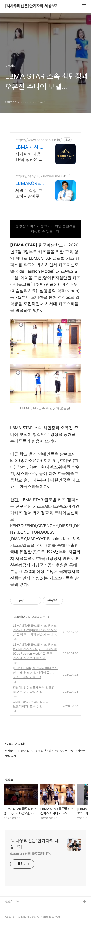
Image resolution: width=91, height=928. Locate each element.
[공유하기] (29, 600)
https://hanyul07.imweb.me (37, 176)
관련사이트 (12, 901)
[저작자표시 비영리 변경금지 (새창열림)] (70, 601)
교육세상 (19, 617)
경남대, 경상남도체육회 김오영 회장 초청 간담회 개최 (34, 689)
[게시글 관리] (35, 600)
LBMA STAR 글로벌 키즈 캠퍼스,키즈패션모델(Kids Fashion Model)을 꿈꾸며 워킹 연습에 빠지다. (35, 630)
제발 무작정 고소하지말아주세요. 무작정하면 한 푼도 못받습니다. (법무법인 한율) (29, 193)
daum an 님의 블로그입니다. (30, 854)
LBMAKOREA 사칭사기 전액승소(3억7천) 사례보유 (29, 184)
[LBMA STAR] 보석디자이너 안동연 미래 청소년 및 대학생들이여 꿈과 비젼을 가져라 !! (35, 672)
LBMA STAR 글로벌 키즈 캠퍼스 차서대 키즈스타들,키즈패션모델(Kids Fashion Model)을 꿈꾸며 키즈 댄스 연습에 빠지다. (35, 651)
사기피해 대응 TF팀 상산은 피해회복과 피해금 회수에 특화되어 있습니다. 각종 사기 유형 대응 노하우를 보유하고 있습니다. (30, 156)
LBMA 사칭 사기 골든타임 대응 (30, 147)
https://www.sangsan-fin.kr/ (38, 140)
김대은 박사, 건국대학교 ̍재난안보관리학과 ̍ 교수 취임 (34, 704)
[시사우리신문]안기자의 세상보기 (32, 6)
